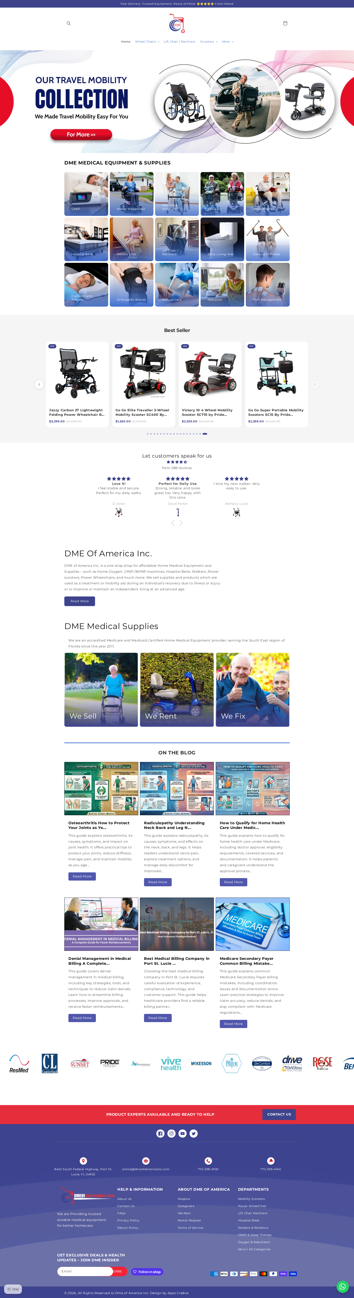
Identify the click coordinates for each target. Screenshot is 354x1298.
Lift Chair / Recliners (170, 252)
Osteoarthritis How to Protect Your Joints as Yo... (98, 825)
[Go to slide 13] (190, 434)
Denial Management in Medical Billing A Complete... (99, 961)
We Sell (82, 716)
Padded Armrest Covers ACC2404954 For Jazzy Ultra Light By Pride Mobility (142, 414)
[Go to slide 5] (164, 434)
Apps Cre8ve (178, 1293)
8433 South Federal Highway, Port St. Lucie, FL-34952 (83, 1171)
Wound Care (171, 300)
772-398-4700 (208, 1169)
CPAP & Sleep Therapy (255, 1235)
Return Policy (127, 1228)
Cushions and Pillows (81, 298)
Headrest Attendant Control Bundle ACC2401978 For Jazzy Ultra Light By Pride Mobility (209, 414)
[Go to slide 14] (193, 434)
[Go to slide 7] (170, 434)
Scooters (214, 209)
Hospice (184, 1199)
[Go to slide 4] (160, 434)
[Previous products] (39, 384)
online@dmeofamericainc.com (146, 1169)
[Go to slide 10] (180, 434)
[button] (68, 23)
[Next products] (315, 384)
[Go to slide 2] (151, 434)
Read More (79, 601)
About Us (124, 1199)
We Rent (184, 1213)
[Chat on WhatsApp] (343, 1287)
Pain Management (267, 300)
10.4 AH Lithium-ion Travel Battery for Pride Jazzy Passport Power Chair (73, 414)
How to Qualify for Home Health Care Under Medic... (252, 825)
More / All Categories (254, 1249)
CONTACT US (279, 1114)
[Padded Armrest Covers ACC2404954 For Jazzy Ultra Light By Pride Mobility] (143, 373)
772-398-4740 (270, 1169)
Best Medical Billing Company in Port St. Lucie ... (177, 961)
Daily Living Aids (221, 254)
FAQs (121, 1213)
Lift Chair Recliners (253, 1213)
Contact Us (126, 1206)
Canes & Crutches (266, 254)
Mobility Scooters (251, 1199)
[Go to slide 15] (196, 434)
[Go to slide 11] (183, 434)
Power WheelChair (252, 1206)
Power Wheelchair (131, 209)
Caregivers (186, 1206)
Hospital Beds (82, 254)
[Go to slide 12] (186, 434)
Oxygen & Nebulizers (254, 1242)
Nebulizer (215, 300)
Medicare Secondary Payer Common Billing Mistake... (247, 961)
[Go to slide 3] (155, 434)
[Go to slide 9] (177, 434)
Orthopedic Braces (131, 300)
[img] (177, 462)
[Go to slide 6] (167, 434)
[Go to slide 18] (206, 434)
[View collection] (177, 101)
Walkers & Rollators (169, 207)
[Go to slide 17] (203, 434)
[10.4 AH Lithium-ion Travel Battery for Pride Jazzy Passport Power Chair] (77, 373)
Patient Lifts (126, 254)
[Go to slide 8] (173, 434)
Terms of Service (191, 1228)
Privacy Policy (128, 1220)
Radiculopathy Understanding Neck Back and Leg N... (174, 825)
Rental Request (189, 1220)
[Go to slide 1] (148, 434)
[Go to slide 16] (200, 434)
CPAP (75, 209)
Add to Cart (77, 399)
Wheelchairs (262, 209)
